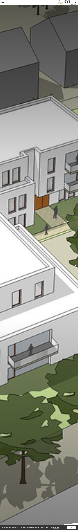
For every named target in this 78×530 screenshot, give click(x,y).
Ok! (71, 527)
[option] (39, 265)
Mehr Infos (56, 527)
